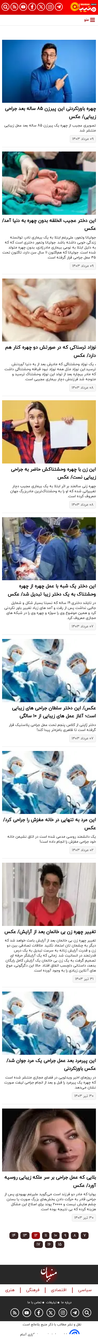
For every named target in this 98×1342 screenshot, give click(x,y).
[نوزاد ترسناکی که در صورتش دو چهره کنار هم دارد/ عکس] (49, 310)
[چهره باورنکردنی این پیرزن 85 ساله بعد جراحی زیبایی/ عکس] (49, 71)
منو (86, 19)
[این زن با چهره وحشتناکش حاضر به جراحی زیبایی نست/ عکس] (49, 431)
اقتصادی (59, 1290)
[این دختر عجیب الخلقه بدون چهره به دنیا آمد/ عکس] (49, 183)
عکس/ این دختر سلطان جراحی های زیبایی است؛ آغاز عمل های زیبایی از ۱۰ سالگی (54, 712)
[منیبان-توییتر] (41, 7)
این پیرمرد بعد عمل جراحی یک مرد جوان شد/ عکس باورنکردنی (51, 1064)
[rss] (14, 7)
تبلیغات (51, 1302)
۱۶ (49, 1244)
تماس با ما (34, 1302)
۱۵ (60, 1244)
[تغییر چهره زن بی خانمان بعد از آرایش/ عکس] (49, 894)
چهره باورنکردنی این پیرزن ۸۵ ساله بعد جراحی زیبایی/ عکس (50, 112)
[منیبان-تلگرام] (59, 7)
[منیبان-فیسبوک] (32, 7)
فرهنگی (33, 1290)
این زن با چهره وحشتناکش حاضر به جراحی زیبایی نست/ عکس (53, 473)
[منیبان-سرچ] (87, 1312)
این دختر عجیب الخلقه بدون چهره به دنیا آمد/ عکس (49, 224)
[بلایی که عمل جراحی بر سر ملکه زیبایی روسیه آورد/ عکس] (49, 1140)
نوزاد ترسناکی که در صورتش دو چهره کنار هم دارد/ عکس (50, 351)
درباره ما (66, 1302)
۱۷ (38, 1244)
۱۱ (46, 1235)
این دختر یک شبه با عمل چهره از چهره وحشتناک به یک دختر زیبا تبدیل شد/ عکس (52, 590)
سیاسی (85, 1290)
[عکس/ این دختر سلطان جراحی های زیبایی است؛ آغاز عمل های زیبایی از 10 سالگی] (49, 670)
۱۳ (25, 1235)
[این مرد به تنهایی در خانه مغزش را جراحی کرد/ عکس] (49, 782)
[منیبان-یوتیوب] (23, 7)
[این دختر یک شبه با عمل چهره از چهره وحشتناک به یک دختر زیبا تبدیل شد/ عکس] (49, 548)
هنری (10, 1290)
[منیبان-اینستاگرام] (50, 7)
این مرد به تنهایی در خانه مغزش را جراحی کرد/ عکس (49, 824)
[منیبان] (83, 7)
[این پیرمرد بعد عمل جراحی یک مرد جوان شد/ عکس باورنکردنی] (49, 1023)
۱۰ (55, 1235)
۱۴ (14, 1235)
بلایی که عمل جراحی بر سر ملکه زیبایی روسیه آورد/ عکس (50, 1181)
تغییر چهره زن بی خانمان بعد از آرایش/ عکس (50, 932)
